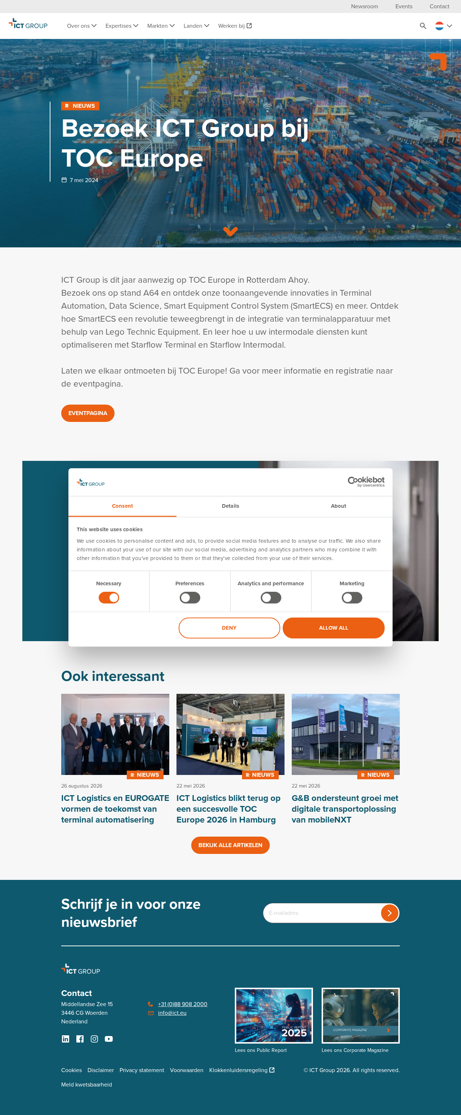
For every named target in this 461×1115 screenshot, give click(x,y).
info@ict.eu (172, 1013)
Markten (158, 26)
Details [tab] (230, 506)
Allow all (333, 628)
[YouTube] (108, 1039)
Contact (439, 6)
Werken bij (231, 26)
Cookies (71, 1070)
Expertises (119, 26)
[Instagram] (94, 1039)
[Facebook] (80, 1039)
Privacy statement (142, 1070)
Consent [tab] (122, 506)
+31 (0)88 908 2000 (182, 1004)
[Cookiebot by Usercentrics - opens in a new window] (353, 482)
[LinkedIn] (65, 1039)
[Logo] (28, 26)
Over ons (79, 26)
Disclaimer (101, 1070)
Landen (194, 26)
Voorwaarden (186, 1070)
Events (403, 6)
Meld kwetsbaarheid (86, 1084)
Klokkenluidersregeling (238, 1070)
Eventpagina (87, 413)
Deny (229, 628)
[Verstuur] (389, 913)
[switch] (190, 598)
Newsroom (364, 6)
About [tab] (338, 506)
